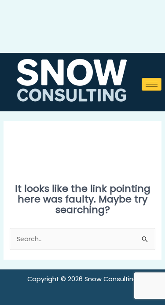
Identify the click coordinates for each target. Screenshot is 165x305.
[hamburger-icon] (151, 84)
